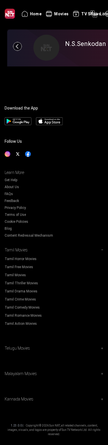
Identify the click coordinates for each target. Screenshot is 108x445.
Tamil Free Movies (19, 267)
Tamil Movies (15, 275)
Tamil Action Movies (21, 324)
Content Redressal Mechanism (29, 235)
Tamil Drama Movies (21, 291)
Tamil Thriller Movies (21, 283)
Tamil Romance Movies (23, 316)
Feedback (12, 201)
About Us (12, 187)
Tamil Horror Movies (21, 259)
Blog (8, 229)
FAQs (9, 194)
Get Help (11, 180)
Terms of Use (15, 215)
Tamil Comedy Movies (22, 307)
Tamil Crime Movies (20, 299)
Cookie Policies (16, 222)
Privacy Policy (15, 208)
